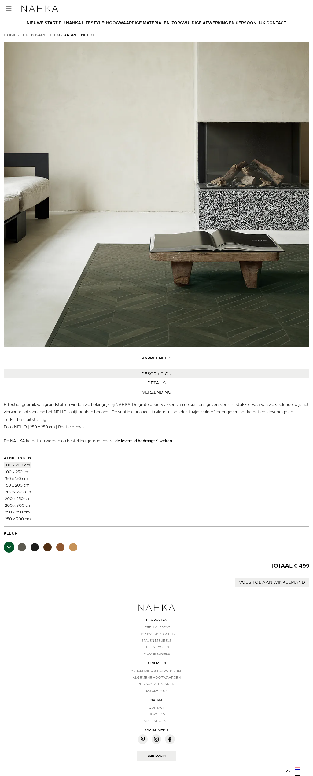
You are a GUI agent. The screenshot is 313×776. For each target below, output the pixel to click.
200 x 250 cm (18, 498)
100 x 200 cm (17, 464)
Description (156, 373)
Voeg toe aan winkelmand (272, 582)
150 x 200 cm (17, 485)
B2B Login (157, 756)
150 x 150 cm (16, 478)
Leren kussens (156, 627)
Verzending (156, 392)
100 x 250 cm (17, 471)
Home (10, 35)
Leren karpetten (40, 35)
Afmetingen (17, 458)
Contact (156, 707)
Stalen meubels (156, 640)
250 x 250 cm (17, 511)
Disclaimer (156, 690)
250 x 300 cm (18, 518)
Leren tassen (156, 647)
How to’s (156, 714)
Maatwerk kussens (156, 634)
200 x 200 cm (18, 491)
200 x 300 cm (18, 505)
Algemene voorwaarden (157, 677)
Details (156, 383)
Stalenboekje (157, 721)
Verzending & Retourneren (156, 670)
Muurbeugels (156, 653)
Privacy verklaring (156, 684)
